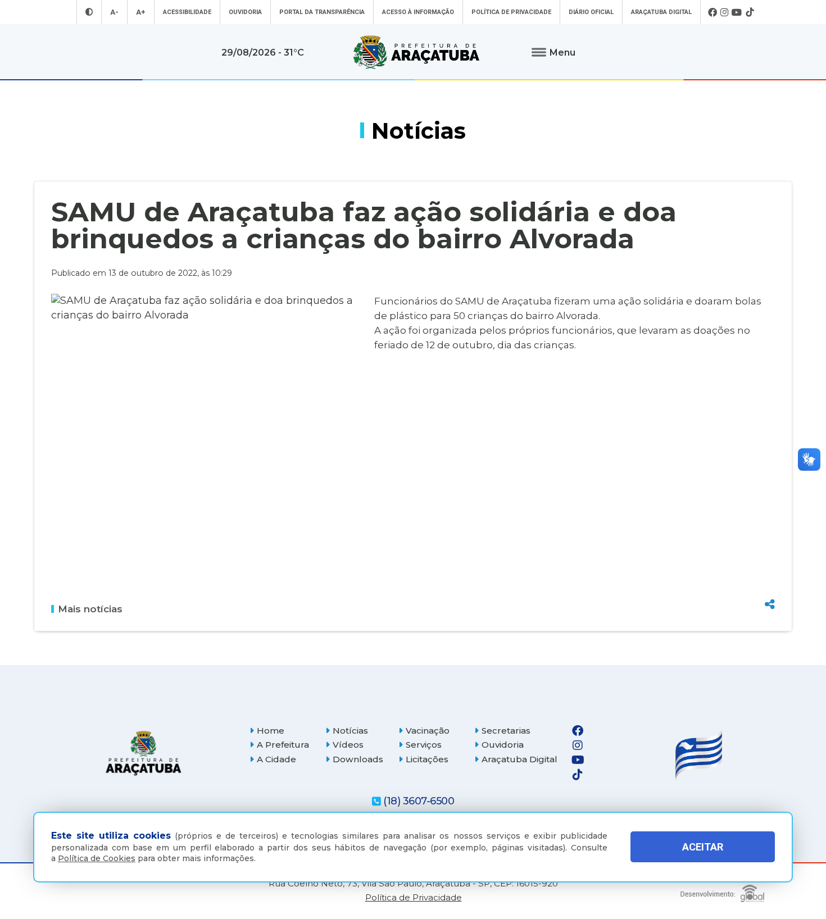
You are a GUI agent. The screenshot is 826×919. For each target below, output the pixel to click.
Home (270, 730)
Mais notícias (90, 609)
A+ (141, 12)
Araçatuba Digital (661, 12)
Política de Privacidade (511, 12)
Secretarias (506, 730)
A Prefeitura (283, 744)
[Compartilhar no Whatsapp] (769, 583)
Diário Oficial (591, 12)
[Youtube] (737, 12)
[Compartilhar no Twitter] (770, 563)
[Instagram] (724, 12)
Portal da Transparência (322, 12)
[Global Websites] (722, 890)
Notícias (350, 730)
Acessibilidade (187, 12)
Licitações (427, 759)
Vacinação (428, 730)
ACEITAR (702, 847)
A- (114, 12)
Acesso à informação (418, 12)
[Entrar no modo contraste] (89, 12)
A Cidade (276, 759)
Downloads (358, 759)
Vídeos (348, 744)
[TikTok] (749, 12)
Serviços (424, 744)
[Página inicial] (143, 753)
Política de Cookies (96, 858)
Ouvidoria (245, 12)
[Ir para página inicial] (416, 52)
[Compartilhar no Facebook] (770, 544)
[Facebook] (712, 12)
